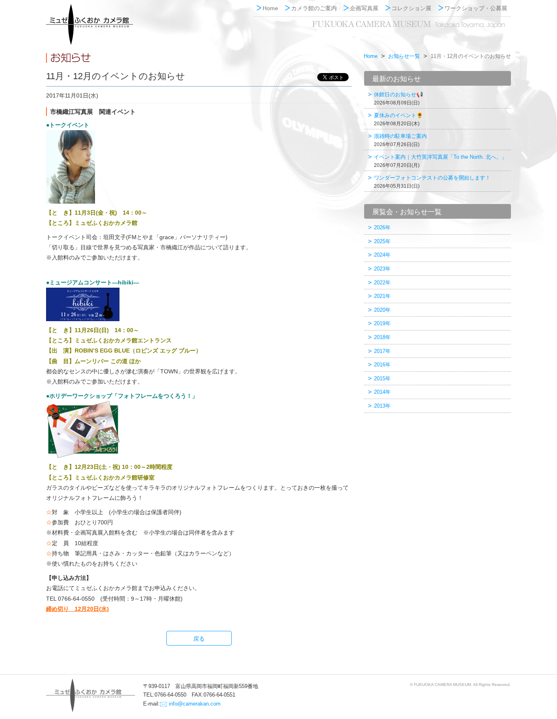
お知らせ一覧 (404, 56)
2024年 (382, 255)
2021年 (382, 296)
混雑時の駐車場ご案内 (400, 140)
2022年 (382, 283)
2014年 (382, 392)
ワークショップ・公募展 (475, 8)
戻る (199, 638)
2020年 (382, 310)
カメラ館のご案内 (314, 8)
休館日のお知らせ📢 (398, 98)
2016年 (382, 365)
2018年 (382, 337)
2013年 (382, 406)
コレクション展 (411, 8)
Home (270, 8)
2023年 (382, 269)
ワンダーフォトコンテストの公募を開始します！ (432, 182)
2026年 (382, 227)
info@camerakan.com (195, 704)
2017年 (382, 351)
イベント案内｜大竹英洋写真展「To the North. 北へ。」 (440, 161)
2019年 (382, 323)
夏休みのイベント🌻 (398, 119)
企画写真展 (364, 8)
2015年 (382, 378)
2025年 (382, 241)
